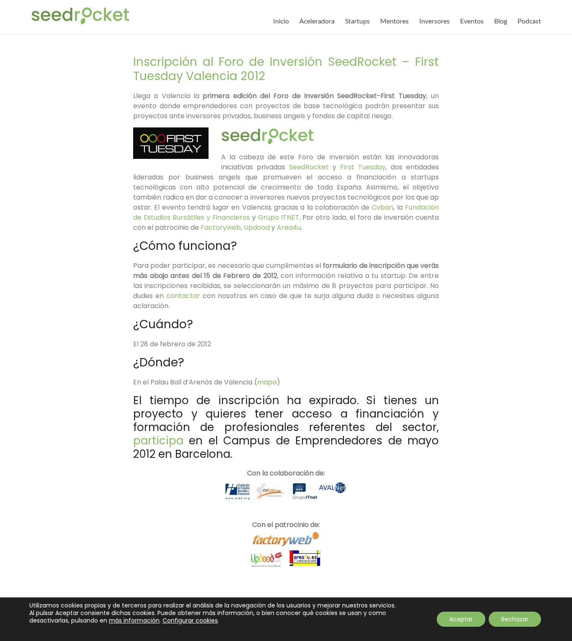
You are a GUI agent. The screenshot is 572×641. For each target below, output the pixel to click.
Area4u (289, 227)
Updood (257, 227)
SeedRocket (310, 167)
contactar (184, 296)
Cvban (382, 207)
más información (134, 620)
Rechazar (514, 619)
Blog (500, 21)
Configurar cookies (190, 620)
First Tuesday (363, 167)
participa (158, 440)
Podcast (529, 21)
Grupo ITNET (278, 217)
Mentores (394, 21)
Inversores (434, 21)
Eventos (472, 21)
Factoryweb (221, 227)
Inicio (281, 21)
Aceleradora (317, 21)
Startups (357, 21)
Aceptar (461, 619)
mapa (267, 382)
